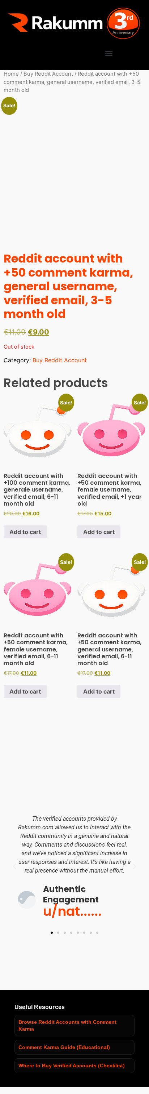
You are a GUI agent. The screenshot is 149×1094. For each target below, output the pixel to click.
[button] (109, 53)
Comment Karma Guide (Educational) (64, 1047)
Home (11, 74)
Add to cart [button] (25, 531)
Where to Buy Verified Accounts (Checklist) (71, 1065)
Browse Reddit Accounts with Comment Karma (67, 1025)
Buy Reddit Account (48, 74)
